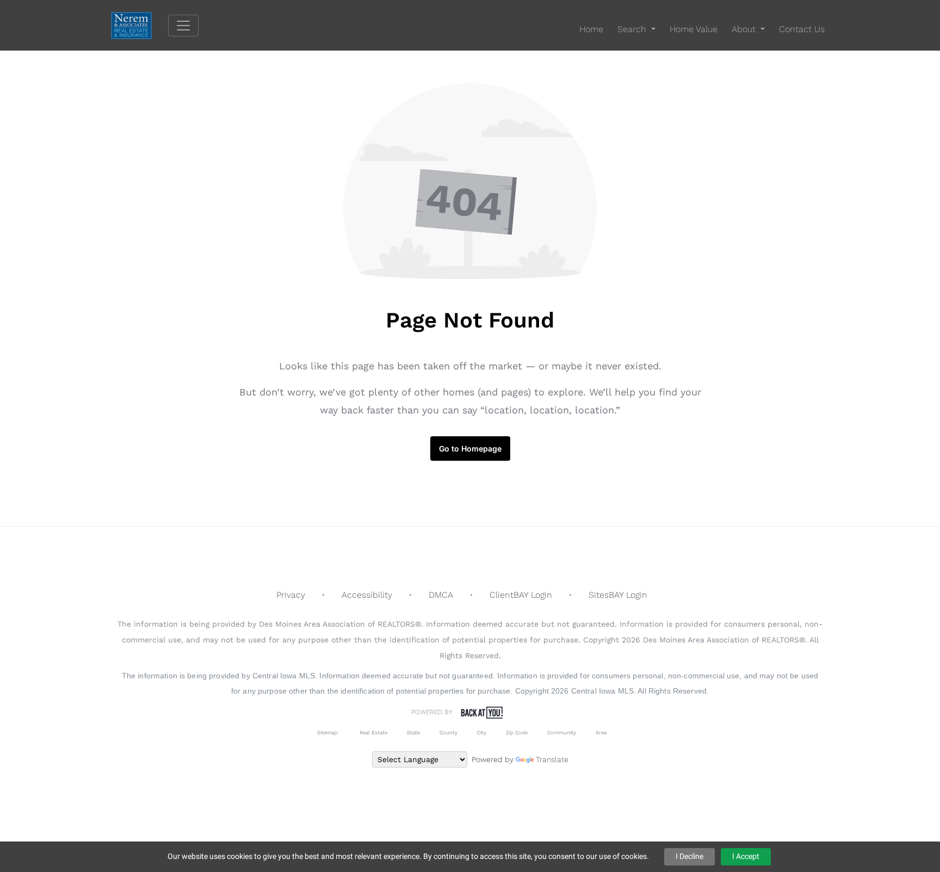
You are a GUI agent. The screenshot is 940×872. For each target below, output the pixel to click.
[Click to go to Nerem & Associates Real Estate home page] (139, 25)
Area (601, 732)
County (448, 732)
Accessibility (367, 595)
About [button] (745, 29)
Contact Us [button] (802, 29)
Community (561, 732)
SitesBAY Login (618, 595)
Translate (552, 759)
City (481, 732)
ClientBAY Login (521, 595)
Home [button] (591, 29)
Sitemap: (327, 732)
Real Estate (372, 732)
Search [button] (633, 29)
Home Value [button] (694, 29)
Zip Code (517, 732)
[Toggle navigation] (183, 25)
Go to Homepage (470, 448)
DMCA (441, 595)
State (413, 732)
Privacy (290, 595)
